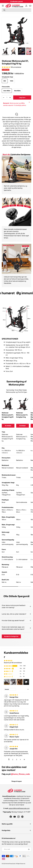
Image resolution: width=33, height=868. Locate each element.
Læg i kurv (22, 97)
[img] (14, 695)
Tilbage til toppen (16, 781)
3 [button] (16, 759)
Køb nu (4, 582)
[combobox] (16, 10)
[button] (30, 6)
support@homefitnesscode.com (19, 808)
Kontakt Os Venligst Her (11, 636)
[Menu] (3, 6)
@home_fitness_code (20, 774)
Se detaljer (8, 425)
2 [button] (12, 759)
